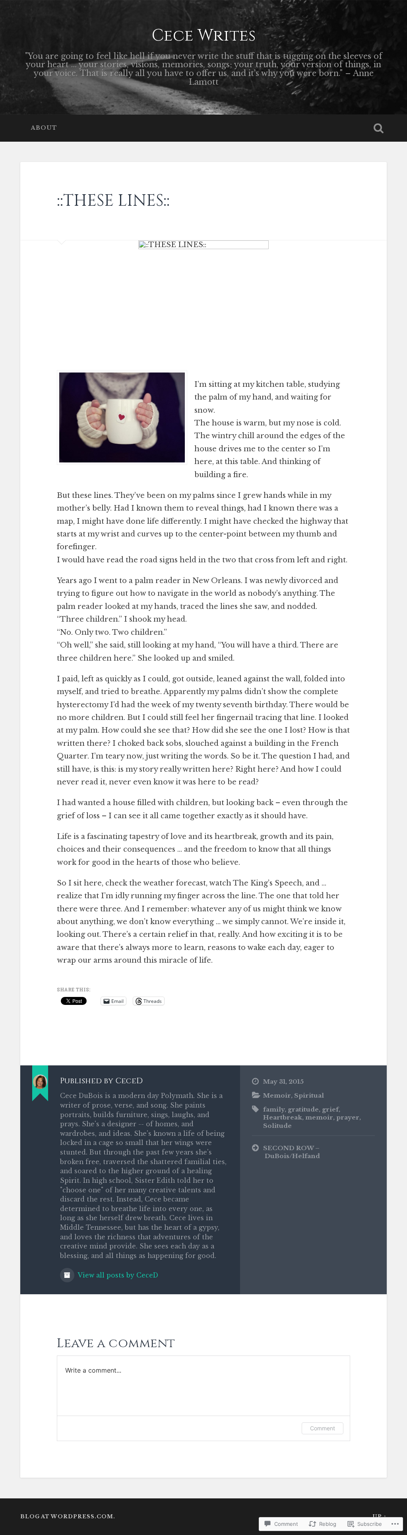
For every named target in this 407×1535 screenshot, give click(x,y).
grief (330, 1109)
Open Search (379, 128)
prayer (347, 1117)
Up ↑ (379, 1516)
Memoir (277, 1095)
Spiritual (309, 1095)
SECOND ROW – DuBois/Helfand (291, 1152)
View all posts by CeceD (117, 1275)
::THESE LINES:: (113, 201)
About (44, 128)
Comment (322, 1428)
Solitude (277, 1125)
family (274, 1109)
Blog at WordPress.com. (67, 1516)
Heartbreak (282, 1117)
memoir (319, 1117)
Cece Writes (204, 36)
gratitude (303, 1109)
